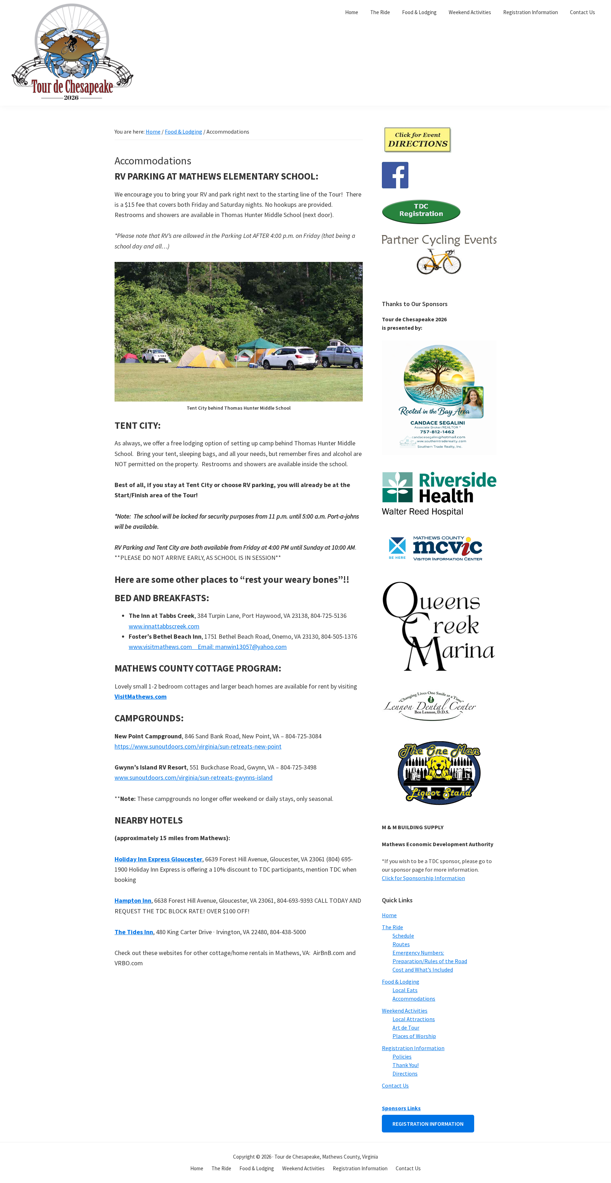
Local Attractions (413, 1019)
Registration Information (413, 1048)
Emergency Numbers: (418, 952)
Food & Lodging (400, 981)
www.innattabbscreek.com (164, 626)
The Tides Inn (134, 932)
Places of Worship (414, 1035)
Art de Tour (405, 1027)
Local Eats (405, 990)
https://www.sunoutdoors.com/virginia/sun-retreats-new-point (198, 746)
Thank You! (405, 1064)
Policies (402, 1056)
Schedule (403, 935)
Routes (401, 944)
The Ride (392, 927)
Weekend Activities (404, 1010)
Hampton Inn (133, 900)
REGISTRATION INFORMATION (428, 1123)
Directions (405, 1073)
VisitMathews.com (141, 696)
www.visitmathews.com (161, 647)
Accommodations (413, 998)
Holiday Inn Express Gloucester (158, 859)
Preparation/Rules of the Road (429, 961)
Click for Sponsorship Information (423, 878)
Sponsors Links (401, 1108)
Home (389, 915)
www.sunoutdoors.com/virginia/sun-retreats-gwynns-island (194, 777)
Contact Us (395, 1085)
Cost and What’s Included (422, 969)
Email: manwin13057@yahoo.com (240, 647)
